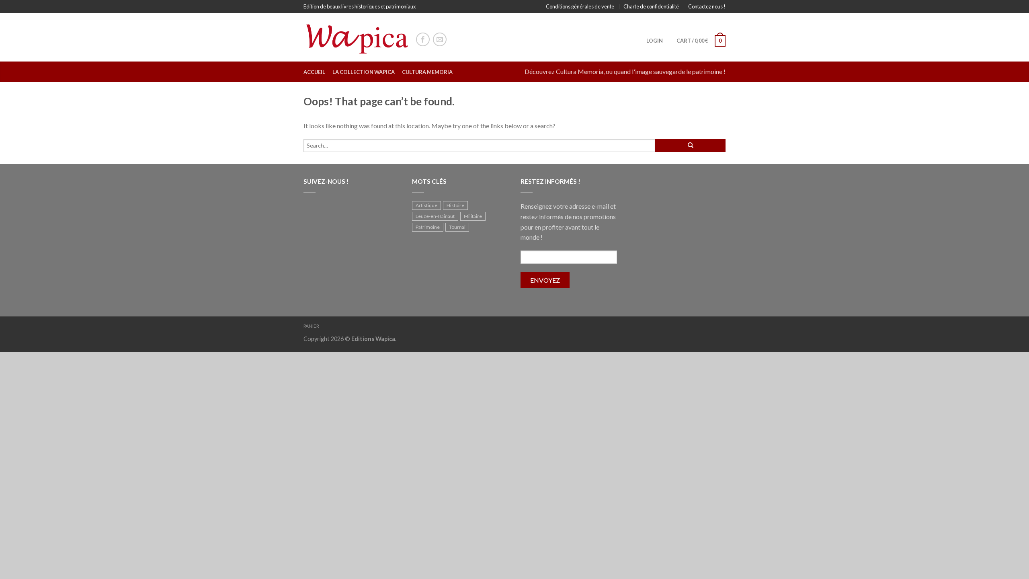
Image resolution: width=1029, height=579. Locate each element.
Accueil (314, 72)
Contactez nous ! (707, 6)
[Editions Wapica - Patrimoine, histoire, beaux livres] (355, 37)
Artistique (426, 205)
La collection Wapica (363, 72)
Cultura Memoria (427, 72)
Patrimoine (428, 227)
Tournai (457, 227)
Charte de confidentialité (651, 6)
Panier (311, 326)
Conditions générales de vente (580, 6)
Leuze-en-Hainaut (435, 216)
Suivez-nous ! (326, 181)
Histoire (455, 205)
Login (654, 40)
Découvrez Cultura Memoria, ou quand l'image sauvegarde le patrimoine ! (625, 71)
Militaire (473, 216)
